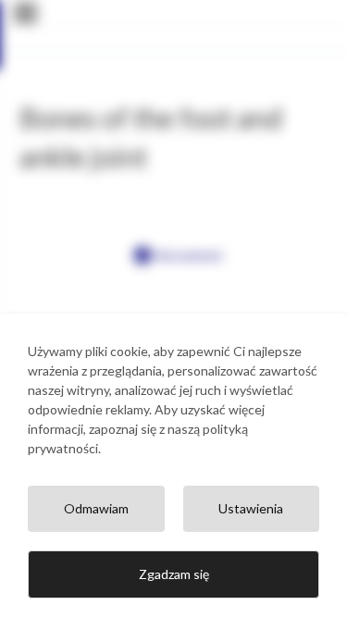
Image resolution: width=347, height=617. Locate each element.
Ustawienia (250, 508)
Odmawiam (96, 508)
